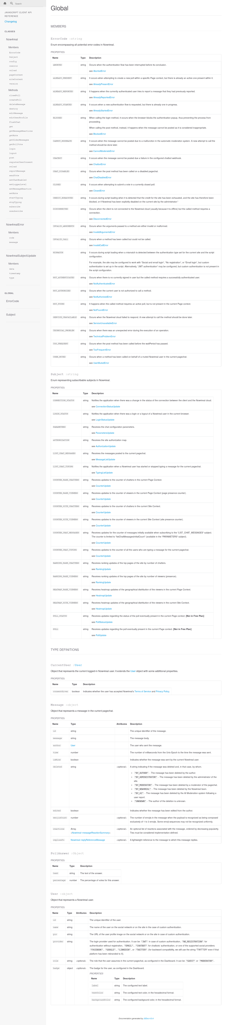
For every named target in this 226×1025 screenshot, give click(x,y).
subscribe (14, 206)
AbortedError (99, 70)
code (11, 238)
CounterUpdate (103, 485)
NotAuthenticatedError (104, 283)
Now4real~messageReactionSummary (90, 832)
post (11, 157)
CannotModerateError (104, 150)
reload (13, 166)
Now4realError (15, 224)
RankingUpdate (103, 569)
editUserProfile (18, 117)
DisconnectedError (102, 218)
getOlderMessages (19, 140)
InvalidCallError (100, 245)
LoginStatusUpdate (105, 419)
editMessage (16, 113)
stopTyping (15, 202)
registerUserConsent (21, 162)
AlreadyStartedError (103, 110)
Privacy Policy (162, 691)
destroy (13, 109)
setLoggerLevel (17, 184)
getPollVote (16, 144)
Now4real (12, 39)
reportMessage (17, 171)
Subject (13, 57)
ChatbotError (99, 164)
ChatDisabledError (102, 177)
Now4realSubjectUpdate (21, 255)
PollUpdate (101, 635)
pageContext (16, 75)
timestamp (14, 273)
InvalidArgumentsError (104, 232)
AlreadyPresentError (103, 84)
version (13, 84)
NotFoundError (100, 309)
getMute (13, 135)
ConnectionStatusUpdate (108, 406)
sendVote (14, 175)
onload (13, 70)
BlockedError (99, 133)
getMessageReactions (21, 131)
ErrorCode (14, 52)
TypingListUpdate (104, 472)
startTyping (16, 198)
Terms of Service (143, 691)
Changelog (11, 21)
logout (13, 153)
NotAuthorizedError (102, 296)
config (13, 61)
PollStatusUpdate (104, 621)
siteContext (16, 79)
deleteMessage (17, 104)
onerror (13, 66)
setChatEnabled (17, 180)
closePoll (14, 95)
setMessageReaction (20, 189)
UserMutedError (101, 362)
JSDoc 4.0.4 (148, 1018)
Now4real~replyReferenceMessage (88, 839)
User (78, 665)
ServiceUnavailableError (105, 323)
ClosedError (99, 190)
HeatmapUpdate (104, 595)
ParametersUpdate (105, 432)
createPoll (15, 100)
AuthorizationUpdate (106, 446)
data (11, 269)
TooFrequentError (102, 349)
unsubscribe (16, 211)
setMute (13, 193)
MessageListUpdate (105, 459)
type (11, 278)
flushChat (14, 122)
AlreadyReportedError (104, 97)
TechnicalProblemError (104, 336)
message (13, 242)
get (11, 126)
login (12, 149)
